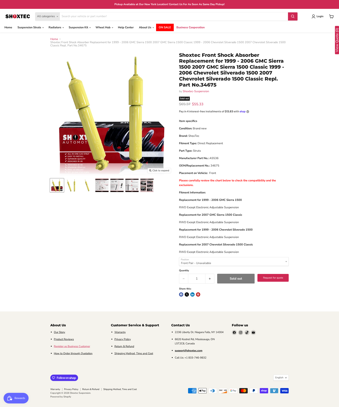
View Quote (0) (337, 40)
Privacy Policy (122, 339)
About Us (145, 27)
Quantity (184, 270)
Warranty (120, 332)
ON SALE (165, 27)
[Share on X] (187, 294)
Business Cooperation (190, 27)
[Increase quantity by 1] (209, 278)
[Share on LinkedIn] (192, 294)
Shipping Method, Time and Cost (133, 353)
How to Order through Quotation (73, 353)
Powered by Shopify (60, 396)
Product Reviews (64, 339)
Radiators (55, 27)
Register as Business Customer (72, 346)
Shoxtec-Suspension (196, 91)
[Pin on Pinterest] (198, 294)
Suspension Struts (29, 27)
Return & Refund (124, 346)
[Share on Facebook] (181, 294)
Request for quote (273, 277)
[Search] (293, 16)
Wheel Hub (103, 27)
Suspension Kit (79, 27)
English (279, 377)
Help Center (126, 27)
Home (8, 27)
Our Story (59, 332)
